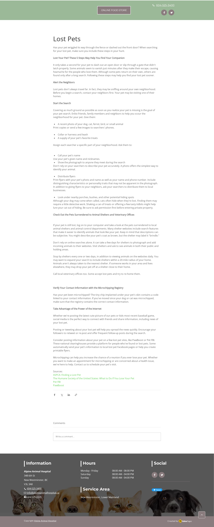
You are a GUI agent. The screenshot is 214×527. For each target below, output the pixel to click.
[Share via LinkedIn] (68, 394)
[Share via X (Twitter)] (61, 394)
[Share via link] (76, 394)
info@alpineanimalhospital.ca (43, 492)
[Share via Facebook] (54, 394)
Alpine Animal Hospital (45, 521)
